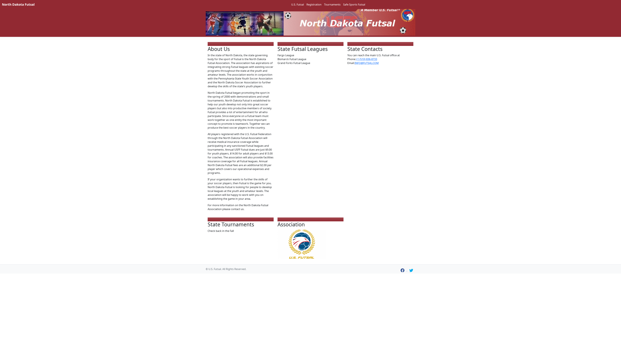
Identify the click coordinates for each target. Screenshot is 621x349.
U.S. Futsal (297, 4)
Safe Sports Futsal (354, 4)
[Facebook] (402, 270)
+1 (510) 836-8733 (366, 59)
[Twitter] (411, 270)
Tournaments (332, 4)
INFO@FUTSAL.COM (367, 63)
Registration (313, 4)
